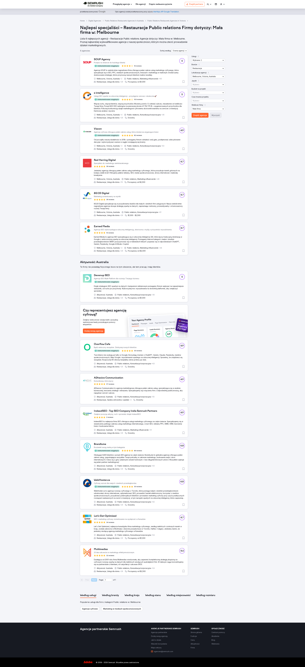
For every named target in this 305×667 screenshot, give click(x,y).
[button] (209, 4)
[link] (141, 4)
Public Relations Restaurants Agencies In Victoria (166, 21)
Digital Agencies (95, 21)
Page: (101, 580)
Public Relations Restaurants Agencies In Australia (124, 21)
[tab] (88, 595)
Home (82, 21)
